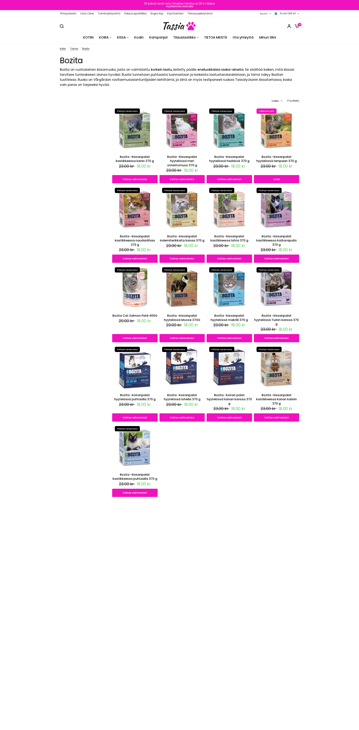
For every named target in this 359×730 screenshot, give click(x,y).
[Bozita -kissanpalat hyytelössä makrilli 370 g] (229, 287)
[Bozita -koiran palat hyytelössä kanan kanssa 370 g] (229, 367)
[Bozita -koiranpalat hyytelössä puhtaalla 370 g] (135, 367)
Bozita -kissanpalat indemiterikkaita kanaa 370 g (182, 238)
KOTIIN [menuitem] (88, 37)
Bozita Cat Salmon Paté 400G (134, 316)
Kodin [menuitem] (139, 37)
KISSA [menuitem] (121, 37)
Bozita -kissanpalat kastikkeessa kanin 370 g (135, 159)
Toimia (74, 48)
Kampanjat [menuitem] (158, 37)
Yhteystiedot (68, 13)
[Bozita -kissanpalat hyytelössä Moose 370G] (182, 287)
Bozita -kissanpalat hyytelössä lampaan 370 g (276, 159)
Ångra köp (156, 13)
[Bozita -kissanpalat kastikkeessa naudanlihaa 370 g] (135, 208)
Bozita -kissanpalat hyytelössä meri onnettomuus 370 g (182, 161)
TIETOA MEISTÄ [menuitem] (215, 37)
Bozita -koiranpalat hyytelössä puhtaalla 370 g (135, 397)
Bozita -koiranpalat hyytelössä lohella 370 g (182, 397)
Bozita (85, 48)
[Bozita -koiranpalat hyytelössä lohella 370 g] (182, 367)
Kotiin (63, 48)
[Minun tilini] (289, 26)
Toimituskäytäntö (109, 13)
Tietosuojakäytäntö (200, 13)
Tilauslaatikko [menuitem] (184, 37)
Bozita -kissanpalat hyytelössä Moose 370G (182, 318)
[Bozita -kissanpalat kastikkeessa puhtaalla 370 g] (135, 446)
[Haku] (62, 26)
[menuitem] (69, 14)
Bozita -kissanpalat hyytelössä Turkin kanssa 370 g (276, 320)
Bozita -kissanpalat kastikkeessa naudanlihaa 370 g (135, 240)
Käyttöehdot (175, 13)
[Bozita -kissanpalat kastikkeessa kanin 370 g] (135, 128)
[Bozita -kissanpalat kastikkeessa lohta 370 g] (229, 208)
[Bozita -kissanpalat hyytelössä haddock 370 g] (229, 128)
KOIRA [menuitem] (104, 37)
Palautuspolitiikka (135, 13)
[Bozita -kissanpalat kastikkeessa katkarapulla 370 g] (276, 208)
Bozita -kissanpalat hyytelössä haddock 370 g (229, 159)
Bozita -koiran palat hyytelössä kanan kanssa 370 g (229, 399)
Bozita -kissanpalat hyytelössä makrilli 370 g (229, 318)
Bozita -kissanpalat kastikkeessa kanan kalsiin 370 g (276, 399)
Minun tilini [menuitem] (267, 37)
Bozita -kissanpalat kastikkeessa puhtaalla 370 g (135, 477)
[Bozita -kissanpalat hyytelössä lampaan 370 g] (276, 128)
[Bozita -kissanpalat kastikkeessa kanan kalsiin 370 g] (276, 367)
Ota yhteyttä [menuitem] (243, 37)
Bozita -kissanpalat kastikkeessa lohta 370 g (229, 238)
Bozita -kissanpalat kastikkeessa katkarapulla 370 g (276, 240)
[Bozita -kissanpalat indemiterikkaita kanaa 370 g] (182, 208)
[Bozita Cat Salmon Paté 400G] (135, 287)
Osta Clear (87, 13)
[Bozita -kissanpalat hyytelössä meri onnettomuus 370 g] (182, 128)
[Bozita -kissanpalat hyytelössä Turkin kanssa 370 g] (276, 287)
